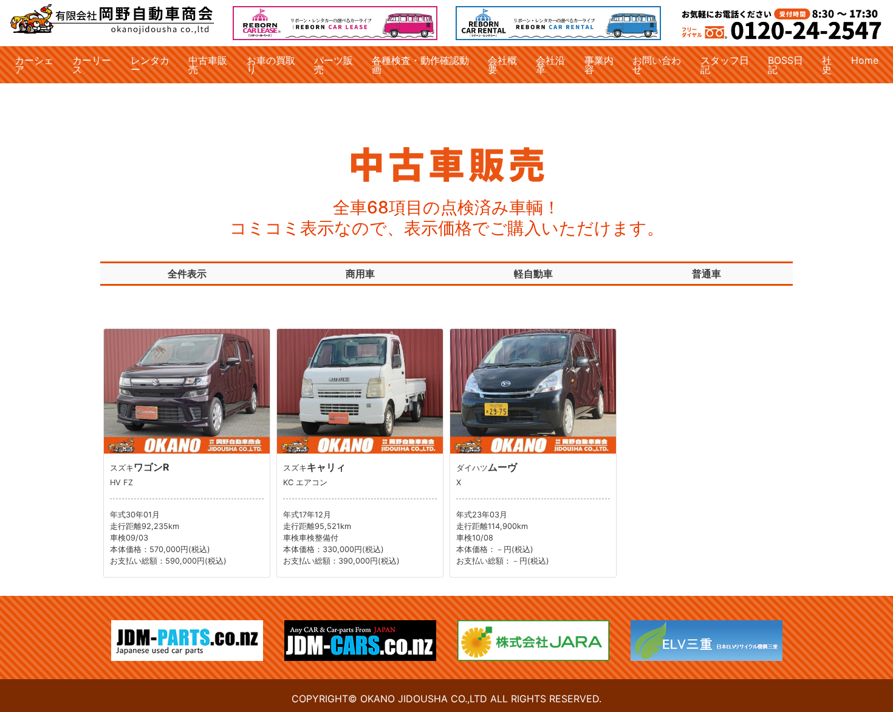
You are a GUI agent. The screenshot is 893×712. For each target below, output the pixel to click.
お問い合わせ (656, 64)
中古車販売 (207, 64)
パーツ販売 (333, 64)
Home (864, 60)
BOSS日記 (785, 64)
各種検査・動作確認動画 (420, 64)
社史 (827, 64)
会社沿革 (550, 64)
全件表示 (187, 274)
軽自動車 (533, 274)
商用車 (360, 274)
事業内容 (599, 64)
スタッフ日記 (724, 64)
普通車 (706, 274)
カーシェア (34, 64)
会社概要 (502, 64)
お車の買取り (271, 64)
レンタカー (150, 64)
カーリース (91, 64)
